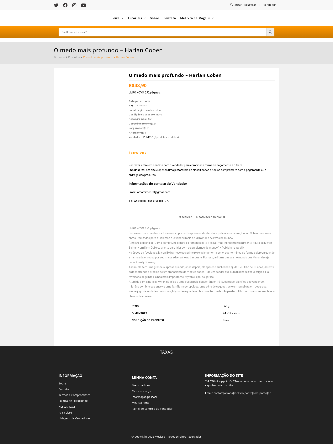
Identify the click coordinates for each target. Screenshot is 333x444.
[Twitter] (57, 5)
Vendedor (270, 5)
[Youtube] (83, 5)
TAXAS (166, 352)
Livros (147, 101)
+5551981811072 (158, 200)
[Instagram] (74, 5)
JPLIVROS (147, 137)
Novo (226, 320)
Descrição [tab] (185, 217)
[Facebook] (65, 5)
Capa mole (141, 105)
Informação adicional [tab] (211, 217)
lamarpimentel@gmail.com (153, 192)
